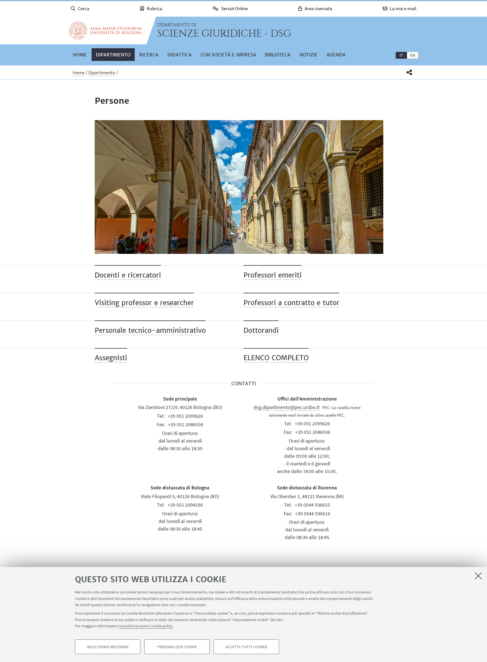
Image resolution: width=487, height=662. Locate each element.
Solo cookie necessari (108, 646)
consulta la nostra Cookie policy (146, 625)
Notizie (309, 55)
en (412, 55)
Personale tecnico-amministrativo (150, 330)
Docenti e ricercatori (128, 275)
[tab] (401, 55)
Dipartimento (113, 55)
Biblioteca (278, 55)
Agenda (336, 55)
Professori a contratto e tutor (291, 302)
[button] (409, 72)
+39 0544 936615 (312, 505)
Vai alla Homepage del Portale (105, 30)
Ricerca (148, 55)
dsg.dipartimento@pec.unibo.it (287, 407)
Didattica (179, 55)
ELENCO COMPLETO (276, 357)
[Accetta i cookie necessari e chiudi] (478, 575)
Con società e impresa (228, 55)
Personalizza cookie (177, 646)
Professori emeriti (273, 275)
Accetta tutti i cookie (246, 646)
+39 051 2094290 (185, 505)
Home (80, 55)
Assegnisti (111, 357)
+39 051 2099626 (185, 416)
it (401, 55)
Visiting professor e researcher (144, 302)
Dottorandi (261, 330)
